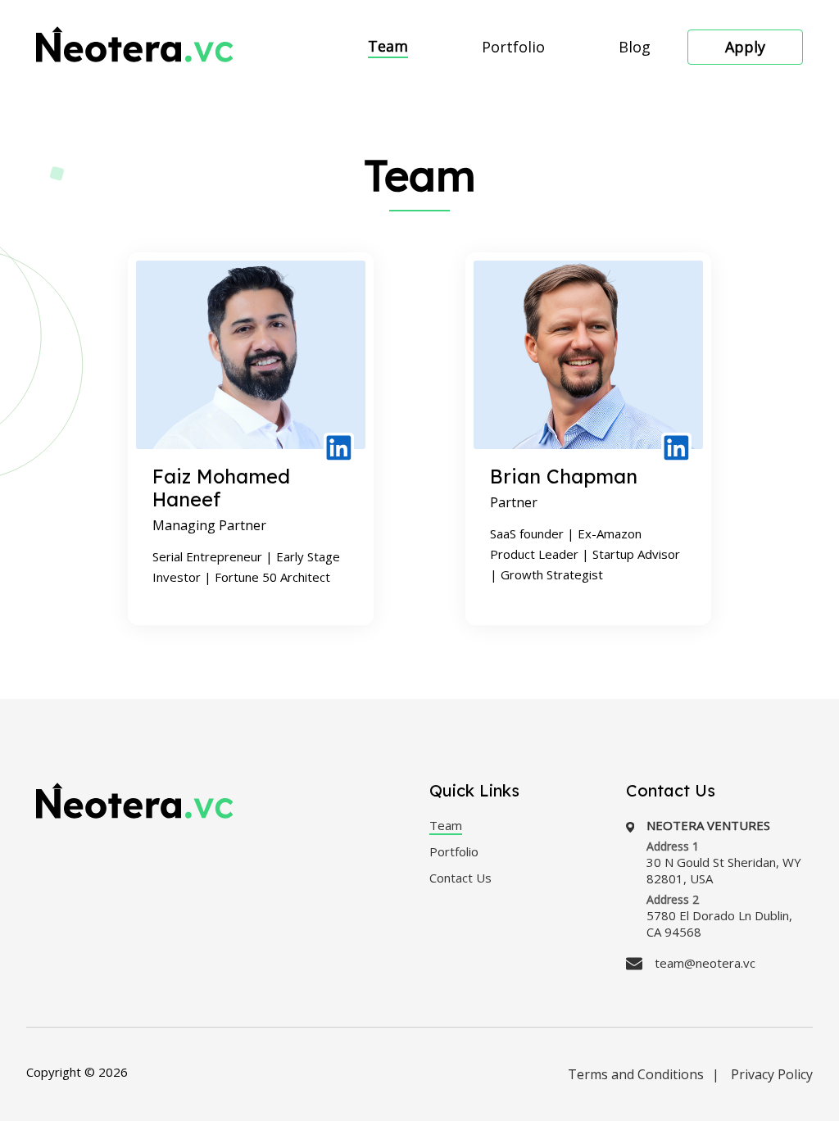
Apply (745, 47)
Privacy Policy (772, 1074)
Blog (635, 47)
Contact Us (460, 877)
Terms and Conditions (636, 1074)
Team (388, 46)
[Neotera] (135, 47)
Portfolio (513, 47)
